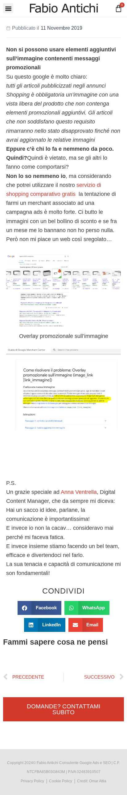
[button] (8, 8)
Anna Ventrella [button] (79, 492)
